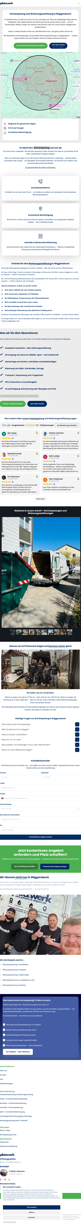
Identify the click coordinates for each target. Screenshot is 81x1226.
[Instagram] (5, 1180)
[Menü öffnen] (79, 3)
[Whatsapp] (9, 1180)
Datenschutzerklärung (9, 1222)
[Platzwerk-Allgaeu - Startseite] (6, 3)
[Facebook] (1, 1180)
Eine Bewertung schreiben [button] (67, 425)
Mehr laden (40, 499)
